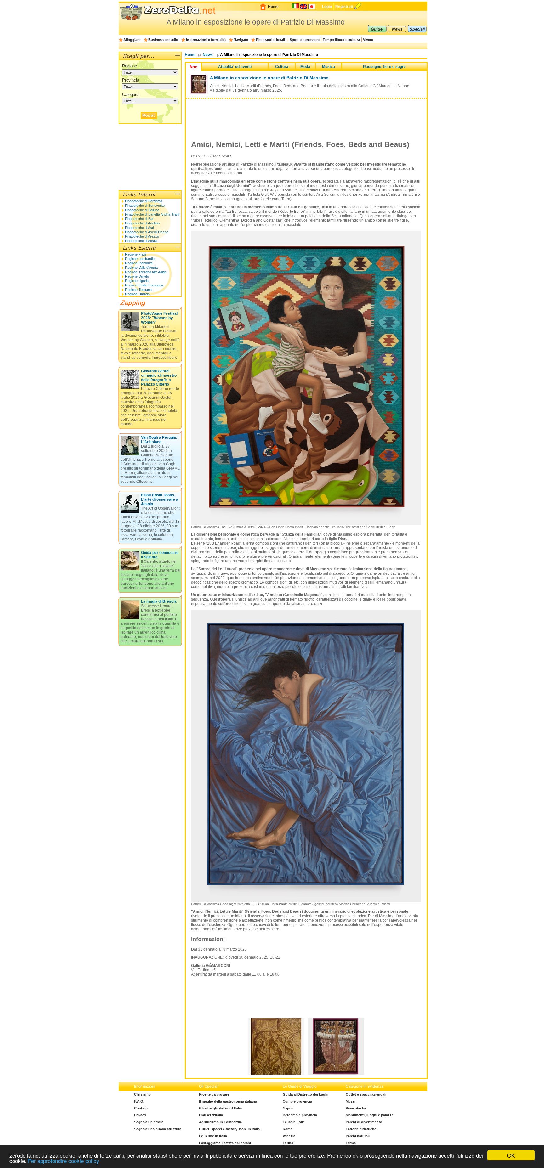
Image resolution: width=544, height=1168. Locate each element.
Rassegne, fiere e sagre (384, 67)
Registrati (344, 6)
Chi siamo (142, 1094)
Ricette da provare (214, 1094)
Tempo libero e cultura (341, 40)
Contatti (141, 1108)
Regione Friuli (135, 254)
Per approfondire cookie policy (63, 1161)
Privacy (140, 1115)
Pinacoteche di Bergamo (143, 201)
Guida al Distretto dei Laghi (305, 1094)
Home (273, 6)
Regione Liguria (137, 281)
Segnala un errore (148, 1122)
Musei (350, 1101)
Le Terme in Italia (213, 1136)
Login (327, 6)
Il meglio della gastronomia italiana (228, 1101)
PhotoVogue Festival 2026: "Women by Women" (159, 317)
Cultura (281, 67)
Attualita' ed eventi (235, 67)
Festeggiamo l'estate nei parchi (225, 1143)
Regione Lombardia (140, 259)
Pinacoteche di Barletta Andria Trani (152, 214)
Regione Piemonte (139, 263)
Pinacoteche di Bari (139, 219)
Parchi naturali (358, 1136)
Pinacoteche (356, 1108)
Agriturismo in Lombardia (220, 1122)
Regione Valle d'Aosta (141, 267)
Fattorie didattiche (361, 1129)
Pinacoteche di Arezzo (142, 236)
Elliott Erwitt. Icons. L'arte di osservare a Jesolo (159, 499)
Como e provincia (297, 1101)
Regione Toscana (138, 289)
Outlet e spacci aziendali (366, 1094)
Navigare (241, 40)
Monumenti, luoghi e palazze (370, 1115)
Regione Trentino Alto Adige (146, 272)
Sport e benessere (305, 40)
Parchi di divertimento (364, 1122)
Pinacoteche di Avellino (142, 223)
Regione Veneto (137, 276)
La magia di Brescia (159, 601)
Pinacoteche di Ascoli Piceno (146, 232)
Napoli (288, 1108)
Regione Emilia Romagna (144, 285)
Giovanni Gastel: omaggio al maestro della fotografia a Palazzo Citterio (159, 378)
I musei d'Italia (211, 1115)
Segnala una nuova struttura (157, 1129)
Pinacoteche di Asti (139, 227)
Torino (288, 1143)
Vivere (368, 40)
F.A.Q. (139, 1101)
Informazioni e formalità (206, 40)
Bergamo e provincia (300, 1115)
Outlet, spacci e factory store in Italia (229, 1129)
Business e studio (163, 40)
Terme (351, 1143)
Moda (305, 67)
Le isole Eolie (294, 1122)
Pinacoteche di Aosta (141, 241)
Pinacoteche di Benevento (145, 205)
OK (511, 1155)
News (208, 55)
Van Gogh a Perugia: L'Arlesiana (159, 439)
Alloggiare (131, 40)
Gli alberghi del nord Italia (220, 1108)
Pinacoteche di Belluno (142, 210)
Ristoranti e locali (270, 40)
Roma (287, 1129)
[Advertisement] (306, 114)
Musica (328, 67)
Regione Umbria (137, 294)
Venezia (289, 1136)
